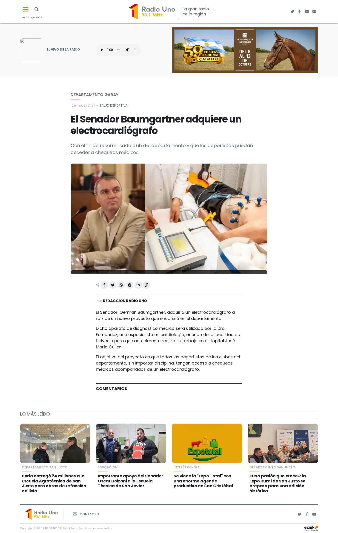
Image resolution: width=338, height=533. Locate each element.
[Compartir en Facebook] (104, 285)
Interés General (187, 467)
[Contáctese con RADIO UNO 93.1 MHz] (314, 11)
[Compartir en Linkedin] (138, 285)
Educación (107, 467)
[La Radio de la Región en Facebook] (299, 11)
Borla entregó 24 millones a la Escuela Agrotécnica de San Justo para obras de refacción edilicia (54, 483)
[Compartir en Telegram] (129, 285)
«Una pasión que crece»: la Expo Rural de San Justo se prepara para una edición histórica (277, 483)
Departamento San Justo (45, 467)
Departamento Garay (94, 94)
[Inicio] (152, 11)
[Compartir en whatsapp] (121, 285)
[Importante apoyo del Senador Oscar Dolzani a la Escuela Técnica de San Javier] (131, 443)
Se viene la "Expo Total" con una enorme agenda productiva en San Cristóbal (203, 481)
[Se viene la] (207, 443)
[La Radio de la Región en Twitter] (292, 11)
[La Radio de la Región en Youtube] (307, 11)
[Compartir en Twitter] (112, 285)
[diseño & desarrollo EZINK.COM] (311, 528)
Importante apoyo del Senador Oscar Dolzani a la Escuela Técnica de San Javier (130, 481)
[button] (36, 9)
